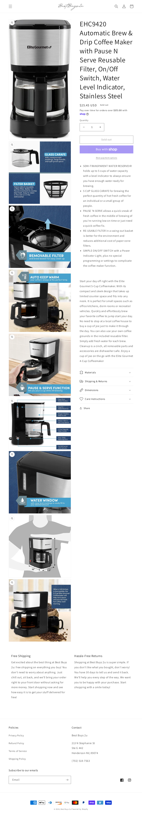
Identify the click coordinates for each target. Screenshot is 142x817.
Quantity (84, 120)
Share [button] (87, 408)
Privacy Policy (16, 735)
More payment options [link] (106, 157)
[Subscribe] (67, 780)
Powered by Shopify (80, 809)
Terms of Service (18, 751)
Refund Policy (16, 743)
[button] (10, 6)
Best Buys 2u (66, 809)
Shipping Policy (17, 758)
